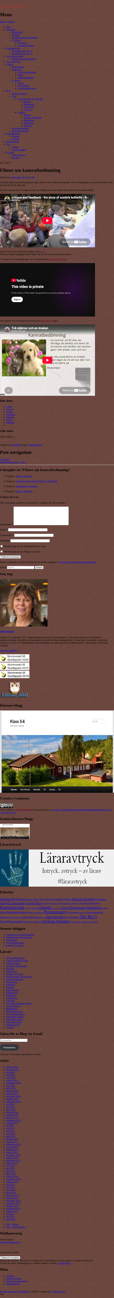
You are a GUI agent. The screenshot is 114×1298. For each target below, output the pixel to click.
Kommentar (6, 524)
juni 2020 (10, 1072)
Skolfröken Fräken (14, 1016)
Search (3, 567)
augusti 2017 (12, 1123)
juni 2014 (10, 1184)
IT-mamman (11, 982)
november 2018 (13, 1096)
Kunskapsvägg (13, 48)
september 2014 (13, 1179)
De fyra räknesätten (27, 72)
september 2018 (13, 1101)
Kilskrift (10, 987)
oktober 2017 (12, 1117)
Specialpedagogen (14, 1019)
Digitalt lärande (83, 899)
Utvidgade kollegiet (32, 921)
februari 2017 (12, 1139)
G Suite (30, 903)
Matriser (104, 908)
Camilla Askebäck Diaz (17, 960)
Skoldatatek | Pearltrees (27, 486)
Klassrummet (18, 67)
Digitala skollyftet (20, 131)
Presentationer (12, 141)
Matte (20, 75)
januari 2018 (12, 1115)
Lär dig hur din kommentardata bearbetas (77, 562)
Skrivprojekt (23, 85)
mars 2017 (11, 1136)
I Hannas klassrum (14, 979)
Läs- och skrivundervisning (18, 1003)
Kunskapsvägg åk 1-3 (22, 51)
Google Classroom (12, 903)
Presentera (28, 107)
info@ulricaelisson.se (10, 1242)
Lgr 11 (28, 908)
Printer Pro (82, 912)
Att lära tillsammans (15, 958)
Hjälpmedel (29, 104)
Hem (8, 27)
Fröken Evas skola (14, 974)
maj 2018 (10, 1107)
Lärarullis (10, 1000)
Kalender (45, 903)
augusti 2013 (12, 1211)
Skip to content (7, 21)
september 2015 (13, 1160)
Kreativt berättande (33, 117)
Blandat (27, 115)
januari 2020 (12, 1080)
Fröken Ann (11, 971)
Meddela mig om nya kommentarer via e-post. (25, 546)
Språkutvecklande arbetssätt (25, 37)
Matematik (17, 69)
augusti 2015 (12, 1163)
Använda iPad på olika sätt (30, 99)
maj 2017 (10, 1131)
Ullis (32, 177)
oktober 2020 (12, 1069)
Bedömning (17, 32)
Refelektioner (6, 917)
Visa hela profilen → (9, 650)
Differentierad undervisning (19, 937)
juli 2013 (10, 1214)
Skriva (21, 83)
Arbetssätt (10, 29)
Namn (4, 529)
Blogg (49, 899)
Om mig (10, 152)
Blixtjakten (39, 899)
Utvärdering (11, 940)
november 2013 (13, 1203)
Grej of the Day (13, 61)
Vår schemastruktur (15, 942)
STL (66, 917)
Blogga (27, 101)
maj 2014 (10, 1187)
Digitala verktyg (19, 93)
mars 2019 (11, 1088)
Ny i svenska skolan (15, 1014)
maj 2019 (10, 1085)
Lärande (16, 35)
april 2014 (10, 1190)
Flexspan (10, 968)
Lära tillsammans (73, 907)
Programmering (13, 133)
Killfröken (11, 984)
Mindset (29, 912)
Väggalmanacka (75, 922)
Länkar (15, 147)
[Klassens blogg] (57, 792)
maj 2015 (10, 1168)
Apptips (21, 112)
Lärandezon (56, 908)
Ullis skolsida (13, 5)
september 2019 (13, 1083)
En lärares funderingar (16, 966)
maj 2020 (10, 1075)
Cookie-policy (64, 1263)
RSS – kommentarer (15, 1227)
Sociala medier (19, 149)
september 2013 (13, 1208)
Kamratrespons (35, 445)
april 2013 (10, 1219)
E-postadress (7, 535)
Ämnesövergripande (89, 922)
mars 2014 (11, 1192)
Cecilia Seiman (13, 963)
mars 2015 (11, 1174)
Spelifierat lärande (20, 128)
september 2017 (13, 1120)
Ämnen (9, 64)
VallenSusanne (13, 1024)
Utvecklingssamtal (14, 56)
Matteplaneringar (26, 77)
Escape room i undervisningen (20, 934)
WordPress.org (13, 1284)
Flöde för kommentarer (16, 1281)
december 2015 (13, 1155)
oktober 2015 (12, 1158)
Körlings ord (12, 992)
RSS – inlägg (12, 1224)
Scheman (16, 917)
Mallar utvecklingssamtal (23, 59)
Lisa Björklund (13, 1006)
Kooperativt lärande (69, 903)
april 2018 (10, 1109)
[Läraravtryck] (57, 886)
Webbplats (5, 540)
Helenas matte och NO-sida (19, 976)
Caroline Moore (57, 1291)
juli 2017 (10, 1125)
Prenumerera (9, 1047)
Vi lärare (10, 1027)
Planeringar (38, 912)
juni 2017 (10, 1128)
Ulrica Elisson (18, 155)
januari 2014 (12, 1198)
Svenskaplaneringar (27, 88)
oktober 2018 (12, 1099)
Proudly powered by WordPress (15, 1291)
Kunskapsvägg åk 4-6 (22, 53)
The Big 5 (16, 40)
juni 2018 (10, 1104)
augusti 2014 (12, 1182)
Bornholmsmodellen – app (13, 462)
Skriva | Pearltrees (24, 476)
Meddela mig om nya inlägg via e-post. (22, 551)
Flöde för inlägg (13, 1278)
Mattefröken (11, 1008)
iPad (14, 96)
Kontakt (15, 157)
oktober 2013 (12, 1206)
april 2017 (10, 1133)
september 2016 (13, 1144)
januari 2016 (12, 1152)
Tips (8, 144)
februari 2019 (12, 1091)
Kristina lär (11, 995)
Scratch (15, 139)
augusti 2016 (12, 1147)
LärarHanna (11, 998)
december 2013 (13, 1200)
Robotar (15, 136)
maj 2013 (10, 1216)
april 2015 (10, 1171)
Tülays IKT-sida (13, 1022)
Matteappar (29, 120)
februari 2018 (12, 1112)
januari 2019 (12, 1093)
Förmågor (22, 43)
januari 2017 (12, 1141)
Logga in (10, 1276)
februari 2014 (12, 1195)
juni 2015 (10, 1166)
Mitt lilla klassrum (14, 1011)
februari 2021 (12, 1067)
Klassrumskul (12, 990)
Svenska (16, 80)
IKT (8, 91)
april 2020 (10, 1077)
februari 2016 (12, 1149)
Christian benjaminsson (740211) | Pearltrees (36, 481)
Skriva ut (28, 109)
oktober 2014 (12, 1176)
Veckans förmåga (26, 45)
